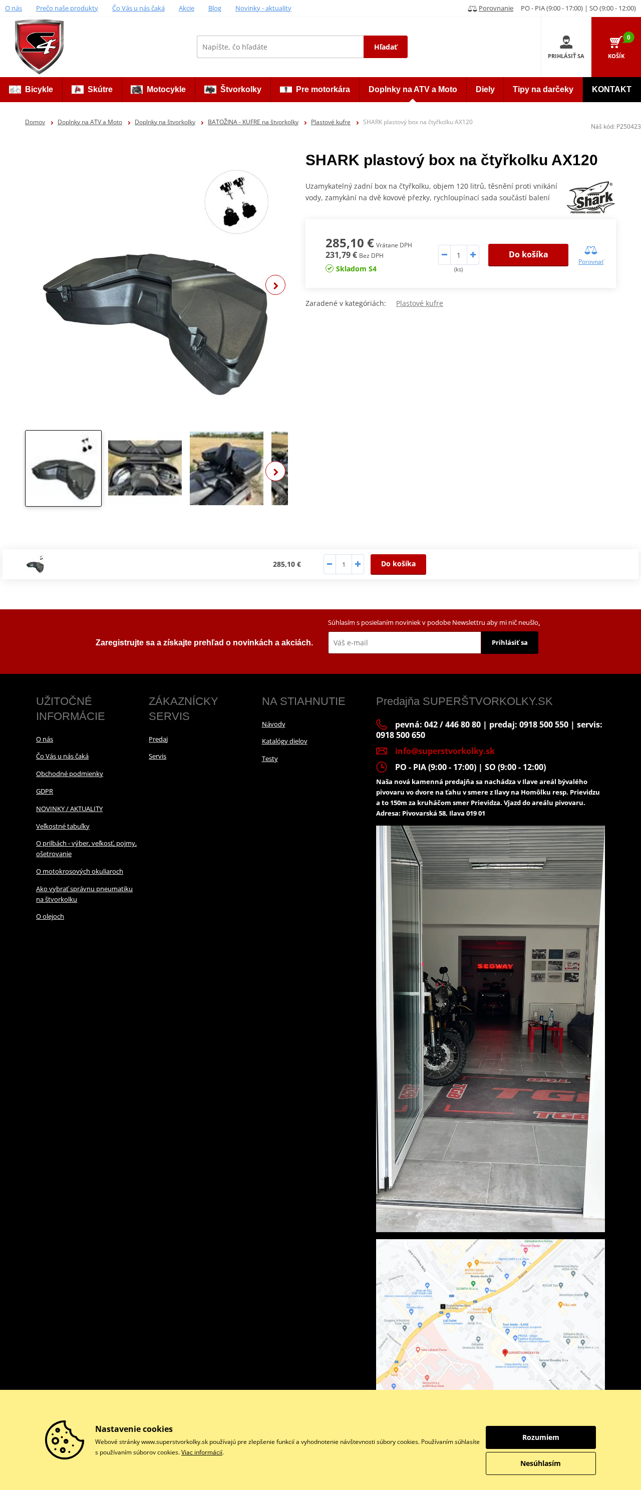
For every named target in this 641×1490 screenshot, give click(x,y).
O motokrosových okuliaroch (79, 871)
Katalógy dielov (284, 741)
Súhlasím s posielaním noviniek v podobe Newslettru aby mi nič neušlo (434, 622)
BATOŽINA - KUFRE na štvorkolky (253, 122)
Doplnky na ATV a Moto (90, 122)
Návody (273, 723)
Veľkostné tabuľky (63, 826)
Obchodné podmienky (69, 773)
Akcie (186, 8)
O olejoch (50, 916)
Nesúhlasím (540, 1463)
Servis (157, 756)
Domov (35, 122)
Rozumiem (540, 1437)
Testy (270, 758)
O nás (13, 8)
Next (275, 285)
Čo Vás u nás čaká (138, 8)
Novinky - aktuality (263, 8)
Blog (214, 8)
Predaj (158, 738)
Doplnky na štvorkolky (165, 122)
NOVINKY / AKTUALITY (69, 808)
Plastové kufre (331, 122)
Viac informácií (201, 1452)
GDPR (44, 791)
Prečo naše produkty (67, 8)
